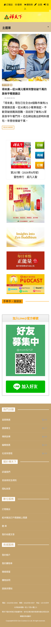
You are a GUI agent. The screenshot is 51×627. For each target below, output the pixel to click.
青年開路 (5, 85)
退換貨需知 (7, 588)
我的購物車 (7, 563)
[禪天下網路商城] (39, 155)
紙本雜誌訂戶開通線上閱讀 (14, 518)
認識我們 (6, 472)
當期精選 (6, 420)
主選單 (6, 28)
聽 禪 (4, 526)
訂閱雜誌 (6, 509)
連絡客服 (6, 572)
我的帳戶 (6, 555)
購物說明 (6, 580)
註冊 (39, 5)
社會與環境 (7, 453)
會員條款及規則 (9, 480)
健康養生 (6, 428)
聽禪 (19, 5)
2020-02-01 (11, 98)
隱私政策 (6, 489)
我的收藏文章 (8, 534)
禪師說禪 (6, 436)
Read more (8, 127)
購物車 (29, 5)
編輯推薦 (6, 445)
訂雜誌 (9, 5)
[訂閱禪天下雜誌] (39, 165)
